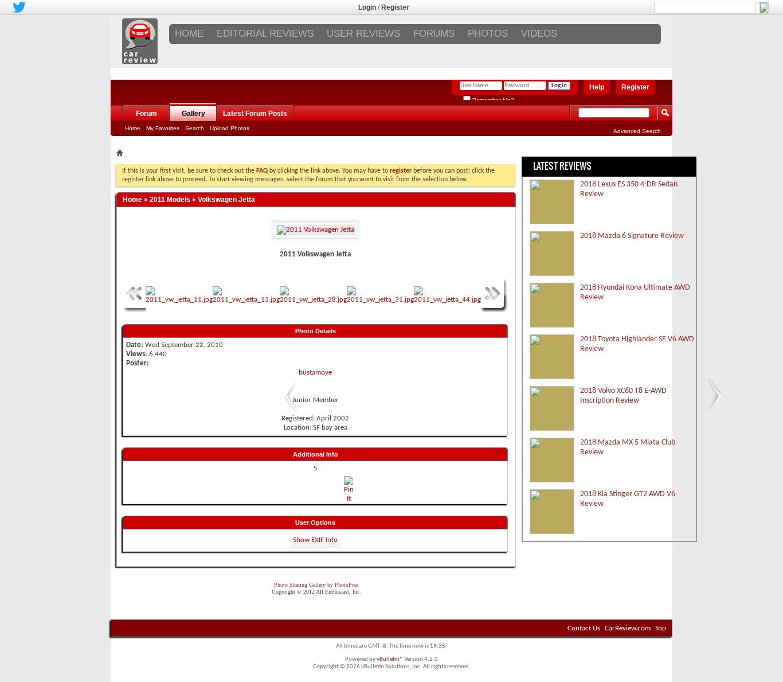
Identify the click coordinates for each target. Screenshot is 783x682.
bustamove (315, 372)
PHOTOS (488, 33)
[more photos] (134, 310)
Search (194, 128)
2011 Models (170, 200)
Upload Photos (229, 128)
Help (596, 87)
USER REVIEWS (363, 33)
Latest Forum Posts (255, 114)
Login (367, 7)
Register (395, 7)
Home (189, 33)
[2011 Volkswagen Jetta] (288, 411)
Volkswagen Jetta (226, 200)
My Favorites (162, 128)
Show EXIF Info (315, 540)
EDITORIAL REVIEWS (265, 33)
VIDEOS (539, 33)
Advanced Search (637, 131)
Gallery (193, 114)
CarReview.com (628, 628)
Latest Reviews (562, 165)
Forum (146, 114)
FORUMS (434, 33)
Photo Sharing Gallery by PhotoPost (316, 585)
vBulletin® (390, 659)
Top (660, 628)
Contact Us (583, 628)
